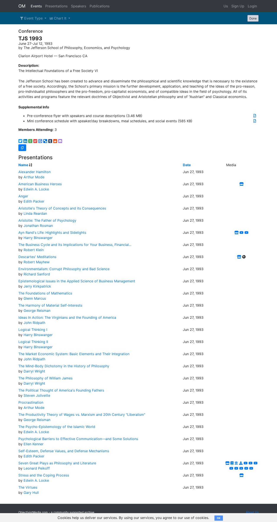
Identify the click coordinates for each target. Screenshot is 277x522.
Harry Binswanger (38, 238)
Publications (100, 6)
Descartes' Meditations (37, 257)
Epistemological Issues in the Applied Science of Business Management (76, 281)
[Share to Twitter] (20, 141)
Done (253, 18)
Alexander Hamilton (34, 172)
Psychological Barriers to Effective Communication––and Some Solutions (78, 439)
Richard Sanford (37, 274)
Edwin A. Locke (36, 189)
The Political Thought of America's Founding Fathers (61, 390)
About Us (252, 512)
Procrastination (30, 402)
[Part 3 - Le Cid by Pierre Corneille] (256, 463)
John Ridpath (34, 322)
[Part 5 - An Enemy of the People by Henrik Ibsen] (236, 468)
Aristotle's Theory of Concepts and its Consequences (62, 208)
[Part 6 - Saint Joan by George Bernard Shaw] (241, 468)
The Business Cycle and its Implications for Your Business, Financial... (74, 244)
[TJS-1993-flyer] (255, 116)
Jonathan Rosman (38, 225)
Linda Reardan (35, 213)
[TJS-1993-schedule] (255, 121)
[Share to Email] (60, 141)
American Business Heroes (40, 184)
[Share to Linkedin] (25, 141)
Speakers (78, 6)
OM (22, 6)
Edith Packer (34, 201)
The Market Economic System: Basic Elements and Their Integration (73, 354)
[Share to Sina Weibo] (35, 141)
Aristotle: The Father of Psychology (47, 220)
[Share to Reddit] (55, 141)
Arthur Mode (34, 177)
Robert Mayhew (37, 262)
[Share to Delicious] (45, 141)
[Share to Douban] (30, 141)
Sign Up (237, 6)
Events (36, 6)
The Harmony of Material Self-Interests (50, 305)
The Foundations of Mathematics (45, 293)
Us (226, 6)
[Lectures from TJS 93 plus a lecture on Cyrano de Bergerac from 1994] (236, 463)
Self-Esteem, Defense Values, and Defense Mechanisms (63, 451)
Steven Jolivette (37, 395)
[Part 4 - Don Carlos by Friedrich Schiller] (231, 468)
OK (219, 518)
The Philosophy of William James (45, 378)
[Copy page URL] (22, 147)
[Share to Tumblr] (50, 141)
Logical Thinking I (32, 329)
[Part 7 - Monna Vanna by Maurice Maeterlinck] (246, 468)
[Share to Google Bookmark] (40, 141)
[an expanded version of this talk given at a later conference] (241, 475)
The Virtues (27, 487)
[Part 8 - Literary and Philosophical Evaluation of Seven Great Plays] (251, 468)
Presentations (56, 6)
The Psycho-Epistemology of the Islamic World (56, 426)
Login (252, 6)
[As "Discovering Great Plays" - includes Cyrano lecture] (232, 463)
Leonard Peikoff (37, 468)
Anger (23, 196)
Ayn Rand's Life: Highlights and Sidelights (52, 232)
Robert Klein (34, 250)
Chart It (60, 18)
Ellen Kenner (33, 444)
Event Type (33, 18)
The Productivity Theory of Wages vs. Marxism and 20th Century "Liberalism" (81, 414)
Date (187, 165)
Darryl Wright (34, 371)
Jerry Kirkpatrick (37, 286)
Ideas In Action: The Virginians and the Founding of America (67, 317)
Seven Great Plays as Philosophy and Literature (57, 463)
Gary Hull (31, 492)
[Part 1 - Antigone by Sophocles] (246, 463)
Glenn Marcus (35, 298)
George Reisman (37, 310)
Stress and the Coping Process (43, 475)
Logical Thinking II (33, 342)
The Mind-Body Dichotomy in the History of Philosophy (63, 366)
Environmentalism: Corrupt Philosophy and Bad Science (64, 269)
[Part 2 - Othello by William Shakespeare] (251, 463)
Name (23, 165)
